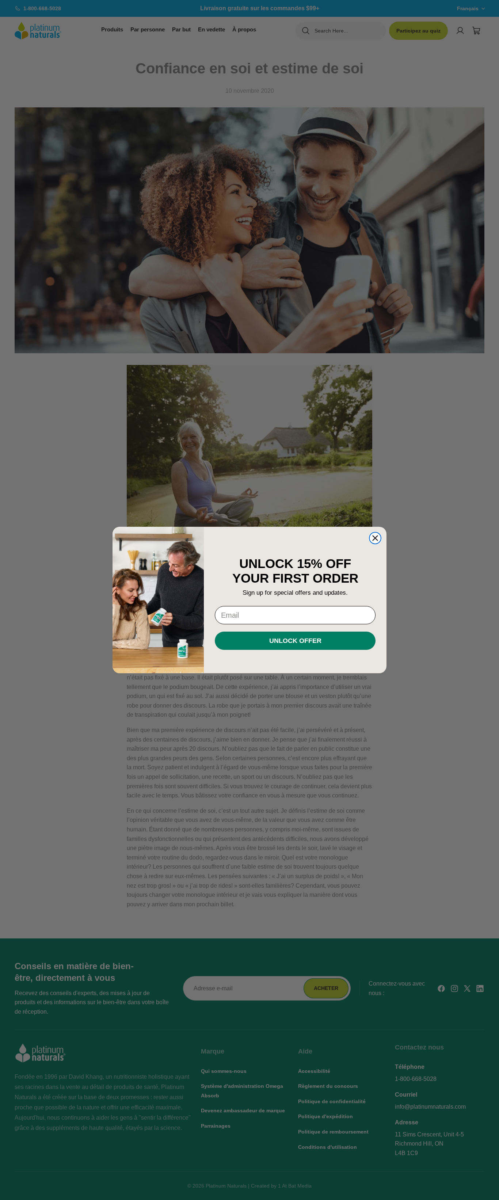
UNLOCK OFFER (295, 640)
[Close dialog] (375, 538)
